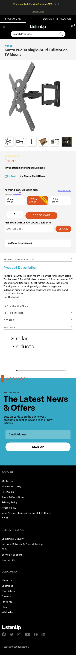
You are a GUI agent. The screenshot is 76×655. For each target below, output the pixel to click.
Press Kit (7, 601)
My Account (9, 481)
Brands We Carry (11, 486)
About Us (7, 580)
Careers (6, 596)
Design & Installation (57, 18)
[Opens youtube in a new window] (28, 634)
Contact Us (8, 560)
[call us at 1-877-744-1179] (56, 4)
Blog (4, 607)
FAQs (5, 549)
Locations (7, 586)
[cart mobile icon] (72, 27)
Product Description (19, 259)
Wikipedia (7, 612)
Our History (8, 591)
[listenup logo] (38, 27)
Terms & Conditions (13, 497)
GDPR (5, 518)
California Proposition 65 (20, 243)
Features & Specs (16, 306)
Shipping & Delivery (13, 539)
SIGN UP (38, 446)
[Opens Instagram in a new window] (20, 634)
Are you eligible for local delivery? (28, 222)
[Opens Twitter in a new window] (13, 634)
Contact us (62, 4)
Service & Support (12, 554)
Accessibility (9, 507)
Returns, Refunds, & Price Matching (22, 544)
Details (9, 320)
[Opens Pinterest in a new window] (37, 634)
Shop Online (13, 18)
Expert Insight (14, 313)
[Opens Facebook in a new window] (5, 634)
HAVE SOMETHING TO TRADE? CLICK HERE (25, 168)
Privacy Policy (9, 502)
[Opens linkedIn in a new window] (45, 634)
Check (63, 229)
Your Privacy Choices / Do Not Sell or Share (26, 513)
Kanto (8, 46)
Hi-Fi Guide (8, 492)
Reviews (9, 327)
